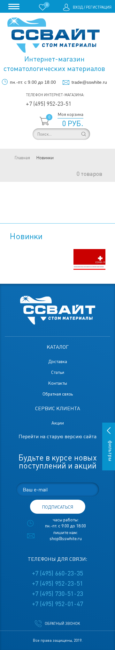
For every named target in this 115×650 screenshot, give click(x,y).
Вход (78, 7)
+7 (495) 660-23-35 (57, 573)
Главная (22, 157)
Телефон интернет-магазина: (55, 95)
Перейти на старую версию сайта (57, 436)
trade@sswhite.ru (89, 82)
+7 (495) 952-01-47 (57, 604)
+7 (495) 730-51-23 (57, 593)
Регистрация (98, 7)
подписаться (57, 507)
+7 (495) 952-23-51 (48, 103)
